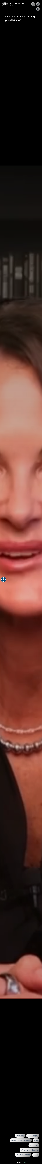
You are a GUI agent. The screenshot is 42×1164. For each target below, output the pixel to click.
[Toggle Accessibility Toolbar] (3, 579)
